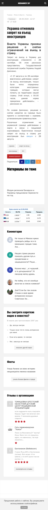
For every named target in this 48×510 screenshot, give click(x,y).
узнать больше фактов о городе (24, 379)
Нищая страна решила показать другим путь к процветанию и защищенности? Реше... (25, 257)
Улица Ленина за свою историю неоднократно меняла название (21, 370)
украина (11, 146)
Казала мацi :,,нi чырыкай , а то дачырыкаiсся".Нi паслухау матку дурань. (27, 271)
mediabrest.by (24, 3)
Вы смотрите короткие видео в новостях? (20, 314)
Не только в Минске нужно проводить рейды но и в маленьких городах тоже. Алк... (27, 242)
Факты (11, 362)
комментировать (14, 156)
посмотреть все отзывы (24, 469)
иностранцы (13, 151)
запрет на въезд (24, 146)
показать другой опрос (24, 348)
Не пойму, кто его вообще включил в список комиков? (27, 282)
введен (30, 136)
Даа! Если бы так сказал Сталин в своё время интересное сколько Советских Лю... (26, 294)
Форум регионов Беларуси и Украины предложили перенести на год (22, 193)
